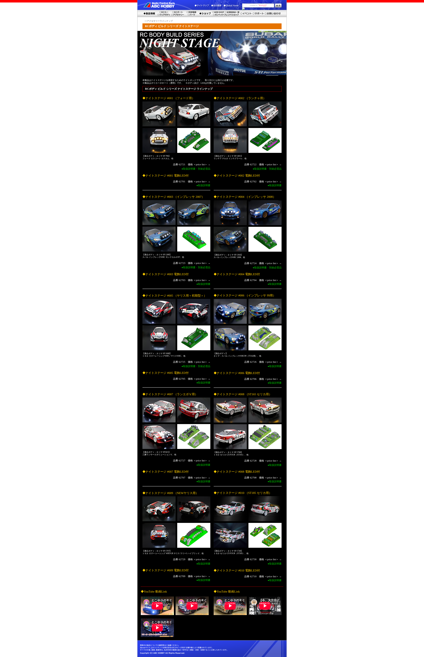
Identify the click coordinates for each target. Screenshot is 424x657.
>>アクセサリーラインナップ (159, 21)
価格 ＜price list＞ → (199, 164)
